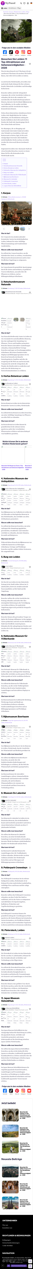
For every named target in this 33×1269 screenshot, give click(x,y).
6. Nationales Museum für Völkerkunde (14, 175)
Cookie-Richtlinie (7, 1246)
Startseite (5, 12)
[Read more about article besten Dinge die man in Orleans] (10, 1115)
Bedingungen (6, 1240)
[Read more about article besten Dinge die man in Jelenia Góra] (10, 1147)
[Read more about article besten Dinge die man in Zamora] (10, 1203)
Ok (8, 1265)
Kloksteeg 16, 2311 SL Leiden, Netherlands (19, 934)
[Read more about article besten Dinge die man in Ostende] (10, 1131)
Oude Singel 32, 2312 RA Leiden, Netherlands (19, 797)
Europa (11, 12)
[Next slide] (29, 228)
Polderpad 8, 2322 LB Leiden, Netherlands (19, 871)
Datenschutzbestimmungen (11, 1243)
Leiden (23, 12)
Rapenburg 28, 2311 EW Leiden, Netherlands (19, 485)
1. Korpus (5, 164)
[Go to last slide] (4, 228)
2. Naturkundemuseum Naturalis (12, 166)
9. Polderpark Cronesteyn (10, 181)
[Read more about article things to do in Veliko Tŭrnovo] (10, 1171)
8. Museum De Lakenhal (9, 179)
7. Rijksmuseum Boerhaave (10, 177)
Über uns (5, 1225)
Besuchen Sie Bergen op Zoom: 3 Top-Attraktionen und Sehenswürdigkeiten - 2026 (12, 467)
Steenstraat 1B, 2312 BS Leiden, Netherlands (19, 642)
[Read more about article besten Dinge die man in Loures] (10, 1187)
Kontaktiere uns (7, 1228)
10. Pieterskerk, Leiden (9, 183)
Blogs (19, 8)
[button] (4, 160)
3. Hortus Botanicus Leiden (10, 168)
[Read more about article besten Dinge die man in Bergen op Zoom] (12, 454)
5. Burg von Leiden (8, 172)
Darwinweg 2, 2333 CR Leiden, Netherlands (19, 288)
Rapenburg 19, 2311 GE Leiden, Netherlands (19, 1005)
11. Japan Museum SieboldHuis (11, 186)
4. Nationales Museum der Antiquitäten (14, 170)
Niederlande (17, 12)
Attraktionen (12, 8)
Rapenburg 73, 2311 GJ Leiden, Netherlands (19, 380)
